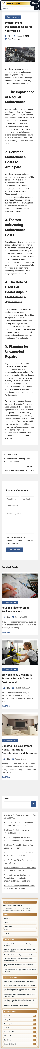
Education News (8, 1036)
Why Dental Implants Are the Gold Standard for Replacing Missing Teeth (18, 959)
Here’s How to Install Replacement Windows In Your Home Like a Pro (19, 995)
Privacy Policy (8, 926)
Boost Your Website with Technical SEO (20, 470)
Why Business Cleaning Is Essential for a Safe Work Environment (17, 678)
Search (7, 799)
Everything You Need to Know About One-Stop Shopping (17, 944)
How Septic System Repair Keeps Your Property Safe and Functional (19, 1001)
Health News (7, 1028)
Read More (6, 632)
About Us (7, 918)
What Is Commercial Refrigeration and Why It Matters (20, 981)
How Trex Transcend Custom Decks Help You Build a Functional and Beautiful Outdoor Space (19, 990)
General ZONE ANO (10, 1044)
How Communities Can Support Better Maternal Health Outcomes (20, 970)
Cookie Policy (8, 934)
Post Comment (14, 550)
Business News (13, 17)
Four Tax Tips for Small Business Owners (15, 609)
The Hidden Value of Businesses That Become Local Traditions (18, 965)
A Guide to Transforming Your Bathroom (16, 1005)
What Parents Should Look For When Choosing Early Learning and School (19, 950)
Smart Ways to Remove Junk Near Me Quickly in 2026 (19, 985)
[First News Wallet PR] (3, 3)
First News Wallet (13, 3)
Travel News (7, 1040)
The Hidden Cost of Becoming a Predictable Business (19, 955)
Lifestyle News (8, 1020)
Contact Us (7, 922)
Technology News (9, 1024)
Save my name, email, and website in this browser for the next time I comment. (19, 540)
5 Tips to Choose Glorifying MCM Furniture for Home (17, 460)
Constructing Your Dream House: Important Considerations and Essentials (20, 749)
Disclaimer (7, 930)
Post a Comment (14, 39)
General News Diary (9, 1032)
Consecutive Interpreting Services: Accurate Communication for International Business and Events (17, 878)
